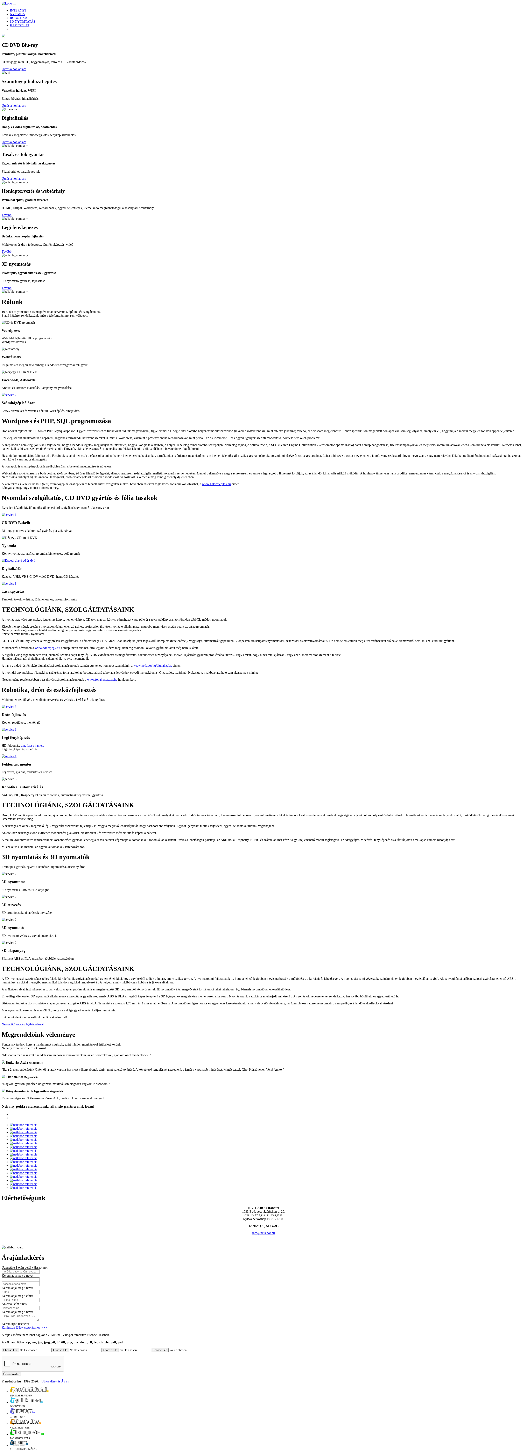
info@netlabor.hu (263, 1233)
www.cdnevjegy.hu (47, 648)
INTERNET (18, 10)
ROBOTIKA (18, 18)
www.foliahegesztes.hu (102, 679)
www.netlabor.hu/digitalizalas (152, 665)
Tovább (7, 215)
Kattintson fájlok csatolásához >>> (24, 1327)
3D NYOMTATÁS (22, 21)
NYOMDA (17, 14)
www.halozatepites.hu (216, 484)
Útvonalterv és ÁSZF (55, 1381)
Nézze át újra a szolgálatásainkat (23, 1024)
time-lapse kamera (32, 745)
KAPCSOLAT (19, 25)
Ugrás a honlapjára (14, 69)
